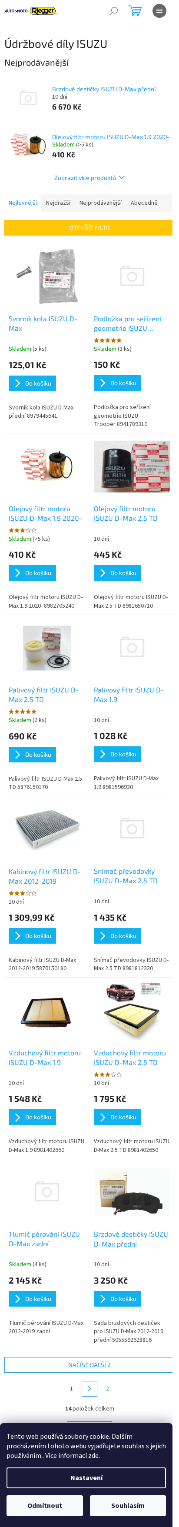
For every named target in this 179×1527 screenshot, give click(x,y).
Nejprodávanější (101, 203)
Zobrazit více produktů (85, 177)
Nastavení (86, 1478)
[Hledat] (114, 11)
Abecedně (144, 203)
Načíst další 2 (89, 1364)
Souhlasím (128, 1505)
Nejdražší (58, 203)
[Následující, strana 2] (89, 1389)
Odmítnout (44, 1505)
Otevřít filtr (90, 227)
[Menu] (159, 11)
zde (93, 1455)
